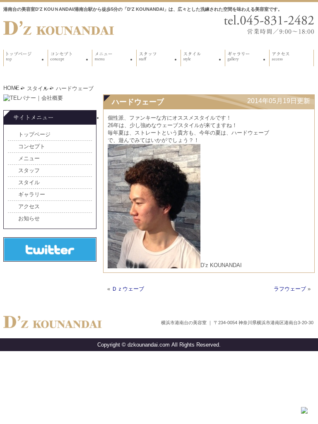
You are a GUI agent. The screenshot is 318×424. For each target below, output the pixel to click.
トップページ (34, 134)
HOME (11, 88)
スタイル (37, 88)
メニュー (29, 158)
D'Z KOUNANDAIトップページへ (59, 28)
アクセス (29, 206)
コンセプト (31, 146)
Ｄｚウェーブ (128, 289)
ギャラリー (31, 194)
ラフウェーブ (290, 289)
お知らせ (29, 218)
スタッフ (29, 170)
